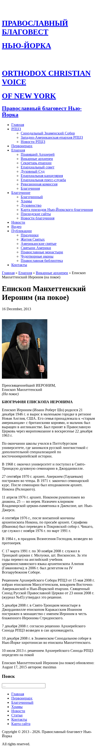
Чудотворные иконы (37, 256)
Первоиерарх (21, 146)
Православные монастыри (42, 252)
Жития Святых (33, 239)
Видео (16, 227)
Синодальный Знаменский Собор (48, 133)
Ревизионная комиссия (39, 184)
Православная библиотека (42, 261)
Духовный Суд (32, 171)
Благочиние (20, 193)
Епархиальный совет (37, 167)
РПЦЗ (16, 129)
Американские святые (39, 244)
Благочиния (30, 188)
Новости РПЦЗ (33, 142)
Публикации (21, 231)
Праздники (30, 235)
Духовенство (31, 205)
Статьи (17, 715)
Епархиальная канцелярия (42, 176)
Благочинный (32, 197)
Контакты (19, 265)
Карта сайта (20, 724)
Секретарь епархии (36, 163)
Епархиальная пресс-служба (43, 180)
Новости (18, 222)
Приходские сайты (36, 214)
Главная (17, 125)
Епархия (18, 150)
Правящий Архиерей (38, 154)
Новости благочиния (37, 218)
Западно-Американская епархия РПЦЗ (52, 137)
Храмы (26, 201)
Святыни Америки (36, 248)
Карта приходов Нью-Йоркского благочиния (57, 210)
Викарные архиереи (37, 159)
